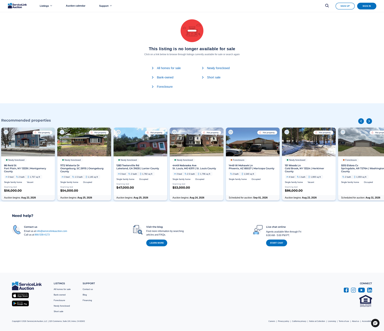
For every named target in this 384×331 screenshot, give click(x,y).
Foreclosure (59, 300)
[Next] (369, 121)
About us (355, 321)
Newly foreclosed (62, 306)
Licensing (332, 321)
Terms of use (344, 321)
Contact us (88, 289)
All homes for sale (62, 289)
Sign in (367, 6)
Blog (85, 295)
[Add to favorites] (6, 132)
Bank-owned (60, 295)
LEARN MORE (157, 243)
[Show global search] (327, 6)
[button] (28, 164)
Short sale (58, 311)
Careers (271, 321)
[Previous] (361, 121)
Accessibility (367, 321)
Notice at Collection (317, 321)
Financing (87, 300)
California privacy (299, 321)
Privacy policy (283, 321)
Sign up (345, 6)
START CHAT (276, 243)
